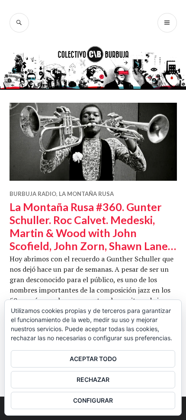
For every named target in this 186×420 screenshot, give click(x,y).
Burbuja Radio (33, 193)
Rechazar (93, 379)
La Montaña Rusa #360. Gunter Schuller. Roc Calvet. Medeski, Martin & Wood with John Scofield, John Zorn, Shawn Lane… (93, 226)
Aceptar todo (93, 358)
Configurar (93, 400)
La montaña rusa (86, 193)
